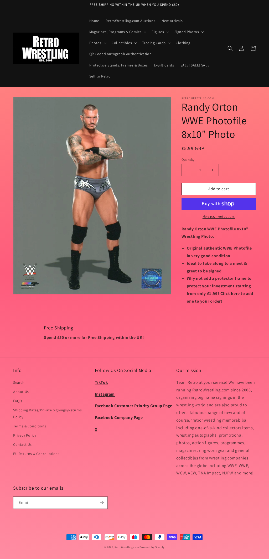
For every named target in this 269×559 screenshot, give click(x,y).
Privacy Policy (24, 435)
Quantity (188, 159)
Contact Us (22, 444)
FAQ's (17, 400)
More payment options (219, 216)
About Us (21, 391)
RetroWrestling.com (127, 547)
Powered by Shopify (152, 547)
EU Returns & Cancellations (36, 453)
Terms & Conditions (29, 426)
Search (19, 382)
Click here (230, 293)
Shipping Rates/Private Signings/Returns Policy (47, 413)
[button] (117, 31)
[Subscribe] (101, 502)
